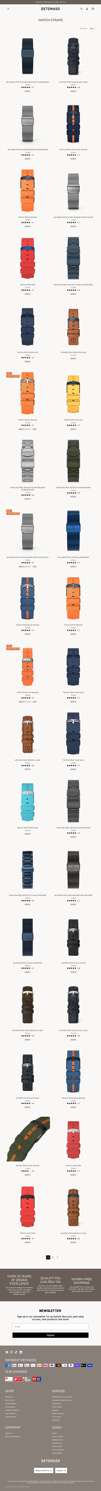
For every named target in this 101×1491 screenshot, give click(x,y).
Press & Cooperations (13, 1436)
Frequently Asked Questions (62, 1400)
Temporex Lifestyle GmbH (20, 1487)
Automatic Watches (12, 1410)
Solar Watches (10, 1413)
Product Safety (57, 1453)
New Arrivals (9, 1400)
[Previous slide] (9, 55)
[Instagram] (11, 1352)
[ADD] (46, 73)
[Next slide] (46, 55)
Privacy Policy (57, 1446)
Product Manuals (58, 1413)
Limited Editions (11, 1404)
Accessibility (56, 1417)
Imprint (54, 1433)
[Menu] (8, 9)
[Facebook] (6, 1352)
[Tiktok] (16, 1352)
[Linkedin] (20, 1352)
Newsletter (56, 1420)
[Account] (87, 9)
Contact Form (57, 1404)
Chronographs (10, 1407)
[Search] (81, 9)
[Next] (57, 1257)
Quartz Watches (11, 1417)
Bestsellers (9, 1397)
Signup (50, 1335)
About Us (8, 1433)
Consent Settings (58, 1450)
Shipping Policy (57, 1440)
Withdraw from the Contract (62, 1397)
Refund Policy (57, 1443)
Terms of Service (58, 1436)
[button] (93, 29)
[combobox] (43, 1470)
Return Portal (57, 1407)
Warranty (55, 1410)
